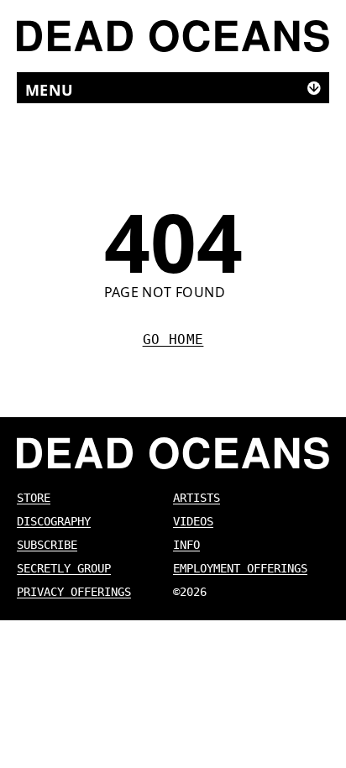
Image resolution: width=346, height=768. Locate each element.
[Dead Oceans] (173, 36)
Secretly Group (64, 568)
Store (33, 497)
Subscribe (47, 544)
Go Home (173, 339)
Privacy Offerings (74, 591)
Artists (196, 497)
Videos (193, 521)
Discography (54, 521)
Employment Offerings (240, 568)
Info (186, 544)
